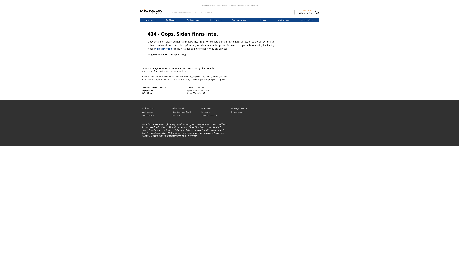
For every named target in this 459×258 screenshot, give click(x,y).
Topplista (176, 115)
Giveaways (150, 20)
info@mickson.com (201, 90)
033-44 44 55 (305, 13)
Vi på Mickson (284, 20)
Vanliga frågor (307, 20)
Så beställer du (148, 115)
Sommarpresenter (240, 20)
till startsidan (163, 48)
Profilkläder (171, 20)
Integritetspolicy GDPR (181, 112)
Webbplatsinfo (178, 108)
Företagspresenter (239, 108)
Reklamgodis (215, 20)
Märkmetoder (148, 112)
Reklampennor (193, 20)
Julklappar (263, 20)
